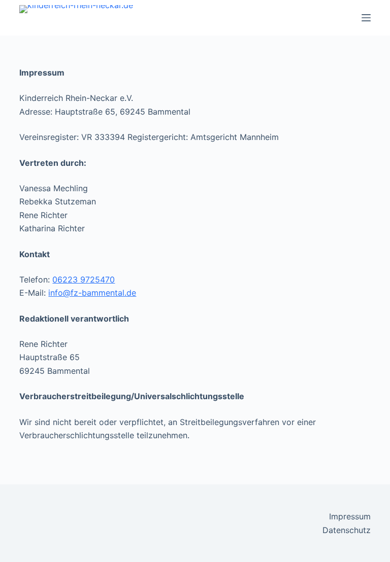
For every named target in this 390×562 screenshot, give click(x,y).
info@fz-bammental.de (92, 293)
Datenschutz (346, 530)
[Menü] (366, 17)
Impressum (350, 516)
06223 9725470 (83, 279)
